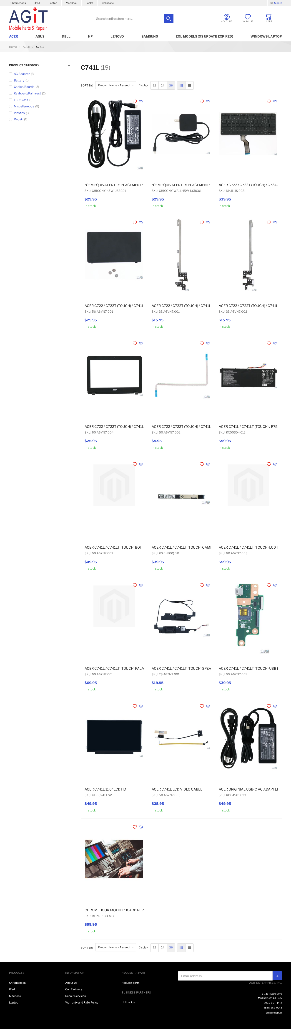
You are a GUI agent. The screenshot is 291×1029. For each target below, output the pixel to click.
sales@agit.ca (275, 1012)
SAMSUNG (149, 36)
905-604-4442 (273, 1002)
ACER (13, 36)
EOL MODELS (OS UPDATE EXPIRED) (204, 36)
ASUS (39, 36)
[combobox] (133, 18)
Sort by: (87, 85)
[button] (135, 101)
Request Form (131, 982)
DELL (66, 36)
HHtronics (128, 1002)
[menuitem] (154, 85)
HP (90, 36)
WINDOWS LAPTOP (266, 36)
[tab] (41, 65)
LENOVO (117, 36)
